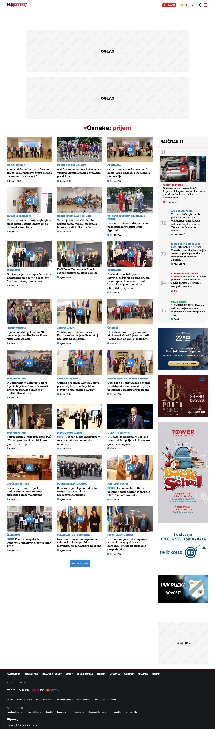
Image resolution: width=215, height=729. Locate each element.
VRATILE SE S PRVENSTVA (71, 165)
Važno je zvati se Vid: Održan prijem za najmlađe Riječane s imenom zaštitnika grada (77, 223)
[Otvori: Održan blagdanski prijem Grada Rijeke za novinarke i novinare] (79, 417)
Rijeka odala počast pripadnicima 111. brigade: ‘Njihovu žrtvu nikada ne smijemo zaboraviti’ (29, 173)
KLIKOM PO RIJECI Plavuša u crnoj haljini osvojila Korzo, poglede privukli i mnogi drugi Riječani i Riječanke (188, 253)
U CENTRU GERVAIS (119, 433)
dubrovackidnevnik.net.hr (99, 712)
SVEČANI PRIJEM (16, 378)
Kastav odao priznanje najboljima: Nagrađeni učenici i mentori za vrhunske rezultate (29, 223)
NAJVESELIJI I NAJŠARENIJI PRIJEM (128, 378)
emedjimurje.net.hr (14, 712)
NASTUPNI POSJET (118, 484)
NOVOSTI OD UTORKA (173, 185)
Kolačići (10, 699)
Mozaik (101, 674)
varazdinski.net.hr (34, 712)
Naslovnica (13, 674)
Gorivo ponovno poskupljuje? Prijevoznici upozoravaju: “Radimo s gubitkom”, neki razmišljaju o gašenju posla (184, 192)
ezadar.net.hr (79, 712)
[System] (187, 5)
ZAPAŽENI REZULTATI (19, 216)
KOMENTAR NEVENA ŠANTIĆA (184, 273)
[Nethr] (53, 689)
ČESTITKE (113, 328)
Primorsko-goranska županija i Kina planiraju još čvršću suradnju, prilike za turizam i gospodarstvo (128, 544)
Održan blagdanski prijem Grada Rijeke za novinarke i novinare (78, 440)
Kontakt (112, 699)
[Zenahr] (38, 689)
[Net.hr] (12, 689)
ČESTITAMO (114, 165)
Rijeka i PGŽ (15, 181)
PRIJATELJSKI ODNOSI (120, 535)
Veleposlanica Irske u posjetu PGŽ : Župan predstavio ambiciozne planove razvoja (29, 440)
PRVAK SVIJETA (178, 302)
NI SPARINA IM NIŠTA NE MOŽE (185, 244)
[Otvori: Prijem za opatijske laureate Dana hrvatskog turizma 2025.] (29, 519)
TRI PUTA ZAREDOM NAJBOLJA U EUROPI (126, 217)
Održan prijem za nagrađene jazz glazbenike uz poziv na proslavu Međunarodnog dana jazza (29, 277)
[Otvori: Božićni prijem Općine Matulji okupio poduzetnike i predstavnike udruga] (79, 467)
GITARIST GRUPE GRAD (182, 211)
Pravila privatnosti (44, 699)
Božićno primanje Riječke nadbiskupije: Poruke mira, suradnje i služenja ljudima (24, 491)
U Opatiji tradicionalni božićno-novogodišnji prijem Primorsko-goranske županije (129, 440)
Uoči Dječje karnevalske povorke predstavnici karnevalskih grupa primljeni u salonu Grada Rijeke (129, 386)
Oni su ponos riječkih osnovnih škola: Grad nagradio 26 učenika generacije (129, 173)
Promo (156, 674)
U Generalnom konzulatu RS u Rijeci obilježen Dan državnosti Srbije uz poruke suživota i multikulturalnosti (27, 388)
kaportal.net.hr (63, 712)
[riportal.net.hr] (12, 719)
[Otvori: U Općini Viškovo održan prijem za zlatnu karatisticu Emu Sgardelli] (130, 200)
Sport (176, 319)
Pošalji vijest (100, 699)
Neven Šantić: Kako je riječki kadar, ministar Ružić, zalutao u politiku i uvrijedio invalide (188, 281)
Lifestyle (115, 674)
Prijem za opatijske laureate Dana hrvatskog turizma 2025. (29, 542)
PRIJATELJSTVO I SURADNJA (73, 535)
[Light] (181, 5)
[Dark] (193, 5)
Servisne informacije (64, 699)
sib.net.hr (49, 712)
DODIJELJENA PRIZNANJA (72, 484)
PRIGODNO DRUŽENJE (69, 433)
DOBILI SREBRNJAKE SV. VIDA (74, 216)
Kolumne (143, 674)
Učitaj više (80, 563)
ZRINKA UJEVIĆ (66, 328)
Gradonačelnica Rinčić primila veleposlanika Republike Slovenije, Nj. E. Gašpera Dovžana (79, 542)
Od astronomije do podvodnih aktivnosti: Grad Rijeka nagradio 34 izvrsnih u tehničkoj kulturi (129, 335)
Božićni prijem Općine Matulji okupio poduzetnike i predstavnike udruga (77, 491)
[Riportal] (17, 5)
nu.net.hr (117, 712)
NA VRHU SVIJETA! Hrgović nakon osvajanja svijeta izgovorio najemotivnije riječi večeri (188, 309)
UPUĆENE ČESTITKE (18, 484)
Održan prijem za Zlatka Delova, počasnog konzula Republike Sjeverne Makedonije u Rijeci (78, 386)
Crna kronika (85, 674)
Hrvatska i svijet (172, 202)
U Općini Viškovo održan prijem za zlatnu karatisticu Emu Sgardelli (129, 227)
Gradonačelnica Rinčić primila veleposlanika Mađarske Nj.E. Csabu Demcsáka (129, 491)
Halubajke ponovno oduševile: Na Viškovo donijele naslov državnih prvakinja (79, 173)
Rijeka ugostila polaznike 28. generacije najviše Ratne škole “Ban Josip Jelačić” (27, 335)
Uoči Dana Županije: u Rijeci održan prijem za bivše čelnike (77, 271)
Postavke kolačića (24, 699)
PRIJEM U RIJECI (16, 328)
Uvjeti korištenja (83, 699)
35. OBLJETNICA (16, 165)
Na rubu (129, 674)
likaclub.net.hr (131, 712)
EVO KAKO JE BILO (67, 378)
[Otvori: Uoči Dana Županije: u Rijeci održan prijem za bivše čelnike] (79, 254)
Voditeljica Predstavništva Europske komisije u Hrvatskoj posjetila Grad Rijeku (77, 335)
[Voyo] (24, 689)
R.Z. (176, 291)
